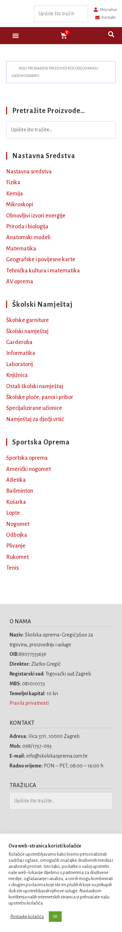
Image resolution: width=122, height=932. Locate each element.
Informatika (20, 353)
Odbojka (16, 535)
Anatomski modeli (28, 237)
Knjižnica (17, 375)
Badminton (19, 491)
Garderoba (19, 342)
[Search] (81, 13)
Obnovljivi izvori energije (35, 216)
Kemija (14, 194)
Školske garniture (27, 320)
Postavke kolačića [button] (27, 916)
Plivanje (15, 546)
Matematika (21, 249)
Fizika (13, 182)
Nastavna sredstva (29, 172)
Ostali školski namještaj (34, 386)
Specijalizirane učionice (34, 408)
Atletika (16, 480)
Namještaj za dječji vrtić (35, 419)
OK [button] (55, 916)
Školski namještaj (27, 331)
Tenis (12, 568)
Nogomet (17, 524)
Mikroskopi (19, 205)
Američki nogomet (28, 469)
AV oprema (19, 282)
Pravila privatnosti (29, 703)
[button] (16, 36)
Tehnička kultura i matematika (43, 271)
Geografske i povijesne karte (40, 259)
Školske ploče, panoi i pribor (39, 397)
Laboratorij (19, 364)
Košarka (16, 502)
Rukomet (17, 557)
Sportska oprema (27, 458)
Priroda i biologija (27, 227)
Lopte (13, 513)
